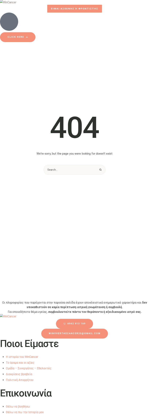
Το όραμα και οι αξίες (20, 362)
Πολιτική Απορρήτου (19, 380)
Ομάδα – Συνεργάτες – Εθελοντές (28, 368)
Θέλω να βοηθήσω (18, 406)
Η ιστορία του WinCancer (22, 357)
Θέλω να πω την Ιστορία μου (25, 412)
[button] (74, 9)
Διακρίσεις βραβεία (19, 374)
